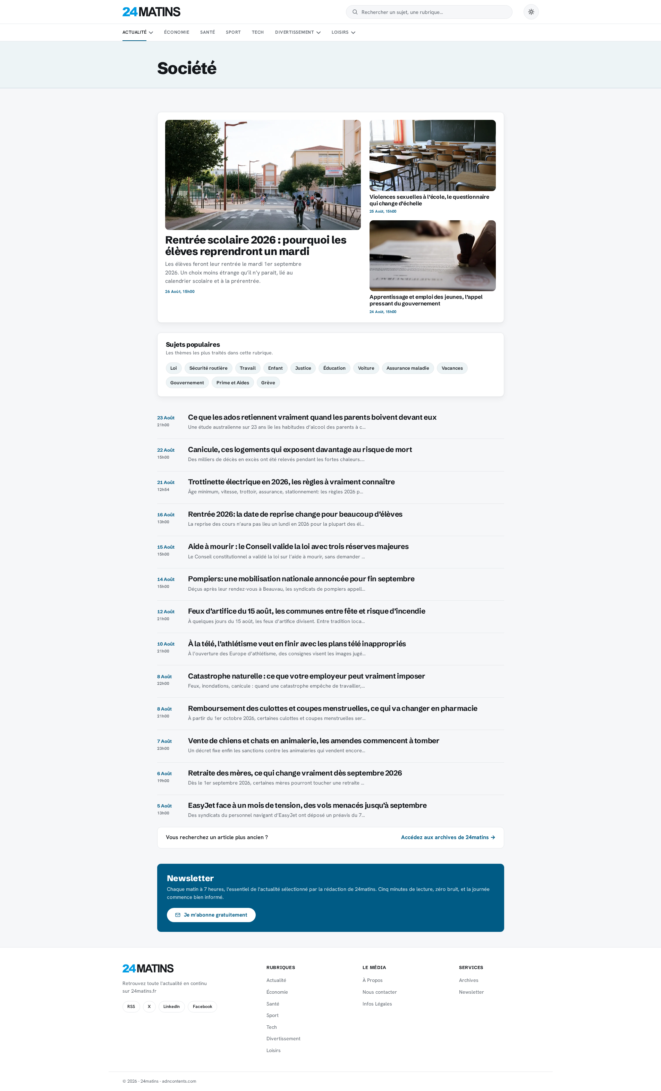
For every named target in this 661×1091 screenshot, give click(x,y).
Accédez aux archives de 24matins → (448, 837)
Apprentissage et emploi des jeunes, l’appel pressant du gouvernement (426, 300)
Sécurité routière (208, 368)
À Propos (373, 980)
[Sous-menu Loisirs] (353, 32)
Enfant (275, 368)
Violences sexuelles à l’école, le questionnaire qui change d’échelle (429, 200)
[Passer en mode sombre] (531, 11)
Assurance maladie (408, 368)
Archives (468, 980)
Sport (233, 32)
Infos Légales (377, 1004)
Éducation (334, 368)
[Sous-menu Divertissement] (318, 32)
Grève (268, 382)
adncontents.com (179, 1081)
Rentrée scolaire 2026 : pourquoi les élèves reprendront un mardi (255, 245)
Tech (258, 32)
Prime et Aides (233, 382)
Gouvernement (187, 382)
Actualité (134, 32)
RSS (131, 1006)
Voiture (366, 368)
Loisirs (340, 32)
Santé (207, 32)
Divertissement (294, 32)
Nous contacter (380, 992)
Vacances (452, 368)
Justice (303, 368)
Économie (176, 32)
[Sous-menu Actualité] (151, 32)
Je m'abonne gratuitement (215, 914)
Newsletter (471, 992)
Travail (248, 368)
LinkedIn (171, 1006)
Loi (173, 368)
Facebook (202, 1006)
